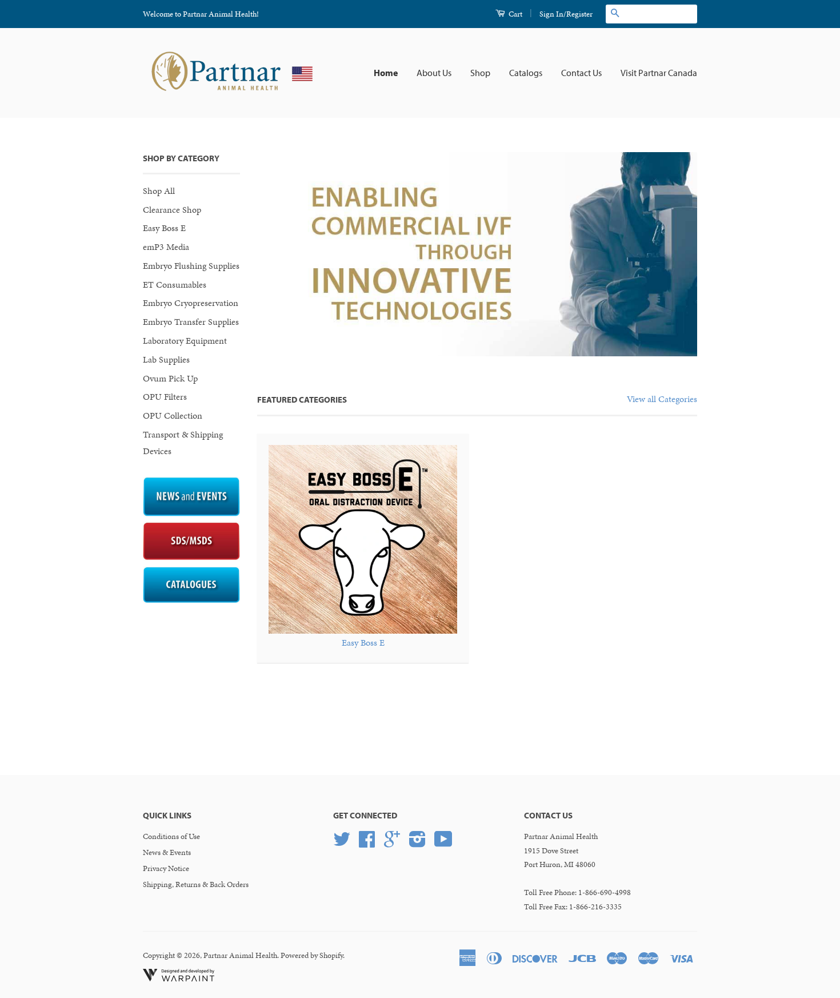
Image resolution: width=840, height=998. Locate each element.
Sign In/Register (566, 14)
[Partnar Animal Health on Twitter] (341, 843)
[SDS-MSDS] (191, 557)
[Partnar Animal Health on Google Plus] (392, 843)
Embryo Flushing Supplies (191, 265)
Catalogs (525, 72)
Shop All (159, 190)
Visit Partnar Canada (659, 72)
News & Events (167, 852)
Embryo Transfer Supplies (191, 321)
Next (673, 254)
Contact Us (581, 72)
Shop (480, 72)
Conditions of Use (171, 836)
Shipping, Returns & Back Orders (196, 884)
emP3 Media (166, 246)
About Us (434, 72)
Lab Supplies (166, 359)
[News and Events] (191, 513)
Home (386, 72)
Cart (514, 14)
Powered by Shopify (312, 955)
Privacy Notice (166, 868)
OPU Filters (165, 396)
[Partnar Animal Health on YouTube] (443, 843)
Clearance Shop (172, 209)
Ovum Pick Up (170, 378)
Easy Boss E (164, 227)
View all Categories (662, 398)
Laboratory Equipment (185, 340)
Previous (281, 254)
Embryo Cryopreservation (190, 302)
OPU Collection (172, 415)
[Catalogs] (191, 600)
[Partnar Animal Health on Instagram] (417, 843)
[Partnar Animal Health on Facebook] (366, 843)
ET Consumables (174, 284)
